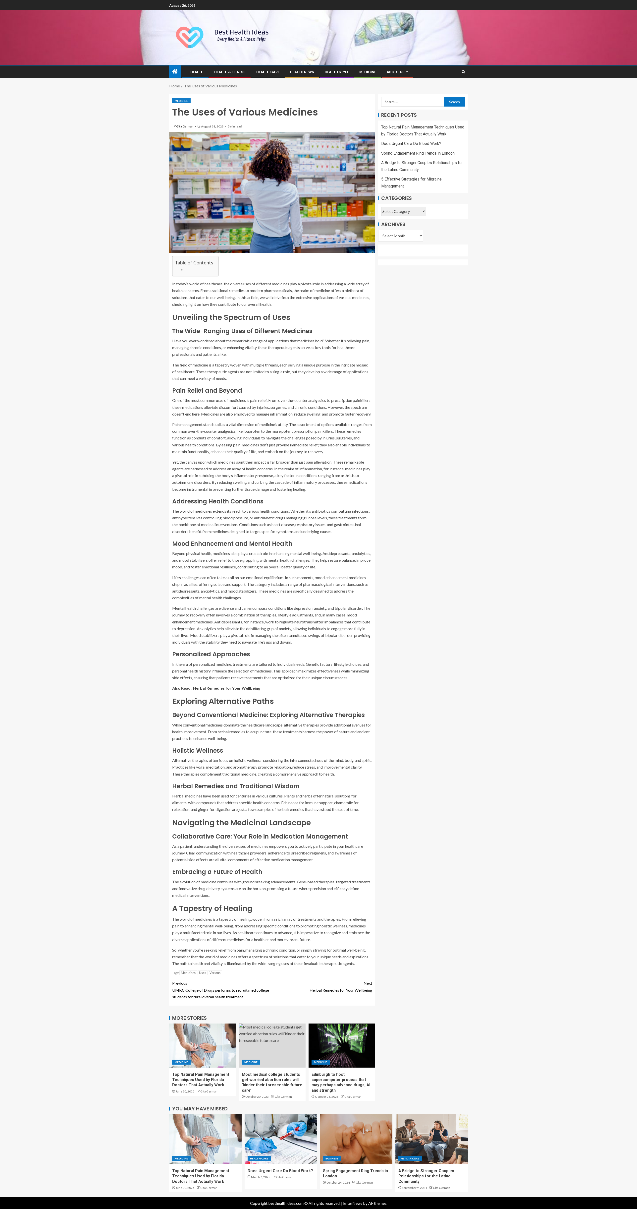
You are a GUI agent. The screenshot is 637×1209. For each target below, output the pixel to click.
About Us (396, 71)
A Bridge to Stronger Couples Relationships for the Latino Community (426, 1176)
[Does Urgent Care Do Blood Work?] (281, 1139)
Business (332, 1158)
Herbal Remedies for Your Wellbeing (226, 688)
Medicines (188, 973)
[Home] (175, 71)
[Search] (463, 72)
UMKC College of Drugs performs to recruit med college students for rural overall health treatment (220, 990)
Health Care (267, 71)
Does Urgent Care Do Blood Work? (411, 143)
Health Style (337, 71)
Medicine (367, 71)
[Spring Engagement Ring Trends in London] (356, 1139)
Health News (302, 71)
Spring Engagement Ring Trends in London (418, 153)
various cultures (269, 795)
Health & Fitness (230, 71)
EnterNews (352, 1203)
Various (215, 973)
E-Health (195, 71)
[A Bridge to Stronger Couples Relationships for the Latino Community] (431, 1139)
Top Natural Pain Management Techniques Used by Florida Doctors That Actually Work (200, 1080)
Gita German (185, 126)
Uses (202, 973)
